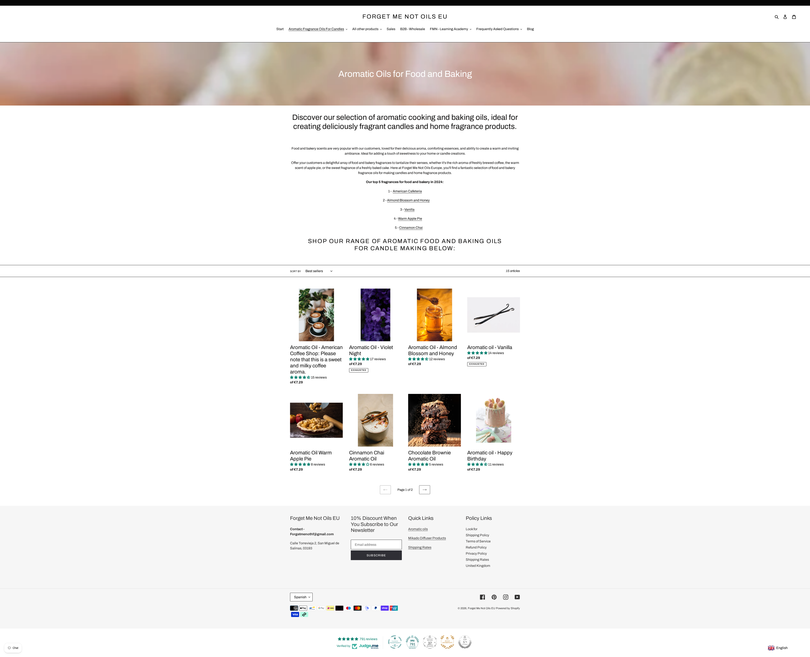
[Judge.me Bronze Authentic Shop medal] (447, 642)
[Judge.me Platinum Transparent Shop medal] (395, 642)
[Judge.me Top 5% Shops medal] (465, 642)
